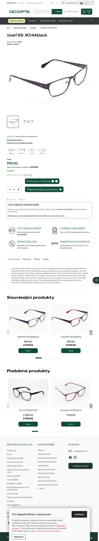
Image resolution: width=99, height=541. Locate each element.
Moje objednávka (14, 505)
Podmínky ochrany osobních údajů (18, 471)
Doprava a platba (13, 476)
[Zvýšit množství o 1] (18, 189)
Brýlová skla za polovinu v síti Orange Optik (18, 488)
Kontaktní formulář (80, 466)
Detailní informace (14, 140)
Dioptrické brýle (44, 454)
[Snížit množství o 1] (10, 189)
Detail (28, 351)
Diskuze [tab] (37, 259)
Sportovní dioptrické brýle (48, 485)
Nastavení (18, 536)
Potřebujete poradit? (34, 3)
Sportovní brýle (44, 477)
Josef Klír (10, 136)
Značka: (13, 44)
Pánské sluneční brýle (46, 473)
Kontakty (10, 501)
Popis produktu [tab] (14, 259)
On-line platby (12, 479)
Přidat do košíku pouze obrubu (42, 189)
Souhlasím (79, 514)
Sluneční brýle (43, 465)
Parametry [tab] (27, 259)
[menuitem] (16, 21)
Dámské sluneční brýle (46, 469)
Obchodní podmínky (15, 466)
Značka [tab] (46, 259)
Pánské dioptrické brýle (47, 462)
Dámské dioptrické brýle (47, 458)
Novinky (41, 450)
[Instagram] (75, 457)
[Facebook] (70, 457)
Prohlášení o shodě (14, 483)
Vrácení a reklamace (15, 462)
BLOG (21, 3)
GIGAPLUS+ (12, 3)
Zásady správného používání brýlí (20, 497)
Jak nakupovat (12, 493)
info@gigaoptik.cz (80, 451)
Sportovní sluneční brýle (47, 481)
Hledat (59, 12)
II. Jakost (41, 488)
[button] (38, 358)
